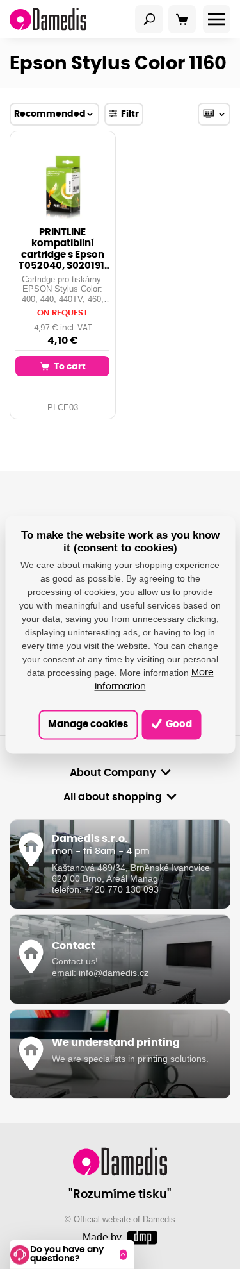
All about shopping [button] (112, 797)
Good (178, 724)
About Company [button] (113, 773)
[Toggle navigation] (149, 19)
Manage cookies (88, 724)
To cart (69, 366)
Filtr (130, 114)
